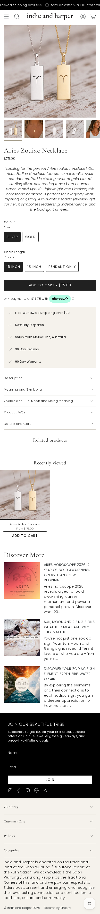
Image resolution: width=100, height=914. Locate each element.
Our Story (11, 807)
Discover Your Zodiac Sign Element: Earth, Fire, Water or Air (69, 673)
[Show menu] (6, 16)
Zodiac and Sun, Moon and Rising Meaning (38, 401)
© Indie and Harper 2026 (22, 908)
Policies (9, 836)
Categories (11, 850)
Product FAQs (14, 412)
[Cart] (93, 16)
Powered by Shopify (57, 908)
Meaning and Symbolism (24, 389)
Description (13, 378)
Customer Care (14, 821)
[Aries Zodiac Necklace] (25, 495)
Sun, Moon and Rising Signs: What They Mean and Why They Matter (69, 626)
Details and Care (18, 424)
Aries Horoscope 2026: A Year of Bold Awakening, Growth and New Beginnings (67, 572)
